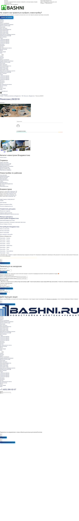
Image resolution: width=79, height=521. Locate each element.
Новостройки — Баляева (5, 238)
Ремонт (1, 50)
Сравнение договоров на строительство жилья (9, 214)
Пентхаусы (2, 44)
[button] (39, 54)
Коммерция (2, 45)
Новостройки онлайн (4, 33)
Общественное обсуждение (5, 170)
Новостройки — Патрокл (5, 243)
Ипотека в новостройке (4, 230)
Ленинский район (3, 178)
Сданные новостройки (4, 222)
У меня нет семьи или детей (6, 283)
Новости (1, 22)
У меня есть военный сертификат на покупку (68, 281)
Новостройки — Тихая (4, 249)
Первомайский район (4, 180)
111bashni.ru (10, 254)
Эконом (1, 224)
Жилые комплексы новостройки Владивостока (9, 217)
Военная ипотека (3, 49)
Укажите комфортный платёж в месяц (8, 278)
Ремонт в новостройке (4, 232)
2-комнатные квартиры (4, 40)
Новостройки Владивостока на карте (7, 220)
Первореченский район (4, 176)
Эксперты (2, 20)
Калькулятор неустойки (4, 167)
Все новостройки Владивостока (6, 183)
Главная (1, 19)
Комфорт (6, 224)
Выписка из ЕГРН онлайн (5, 25)
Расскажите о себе (4, 280)
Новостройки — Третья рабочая (6, 251)
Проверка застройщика (4, 165)
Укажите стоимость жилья (5, 275)
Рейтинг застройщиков (4, 23)
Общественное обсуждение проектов (7, 34)
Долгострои (2, 185)
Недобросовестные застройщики (6, 24)
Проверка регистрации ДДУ (5, 35)
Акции (1, 52)
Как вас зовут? (3, 268)
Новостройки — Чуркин (4, 247)
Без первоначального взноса (6, 48)
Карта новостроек (3, 28)
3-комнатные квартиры (4, 41)
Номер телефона (3, 291)
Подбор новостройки (4, 162)
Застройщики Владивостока (9, 227)
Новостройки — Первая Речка (6, 245)
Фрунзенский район (4, 177)
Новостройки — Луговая (5, 239)
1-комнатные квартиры (4, 39)
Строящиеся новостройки (15, 222)
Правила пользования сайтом (6, 204)
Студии (1, 38)
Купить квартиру (3, 36)
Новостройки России (4, 30)
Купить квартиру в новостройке (6, 234)
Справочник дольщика (7, 209)
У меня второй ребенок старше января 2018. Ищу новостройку (43, 281)
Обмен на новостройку (4, 228)
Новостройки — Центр (4, 252)
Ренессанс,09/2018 (10, 99)
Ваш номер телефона (4, 270)
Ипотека (1, 46)
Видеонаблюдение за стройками (6, 166)
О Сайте (1, 200)
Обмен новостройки (4, 31)
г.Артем (1, 181)
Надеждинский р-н (3, 182)
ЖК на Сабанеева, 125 (12, 191)
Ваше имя (2, 290)
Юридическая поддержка (5, 211)
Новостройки (2, 27)
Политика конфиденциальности (6, 206)
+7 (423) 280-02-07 (4, 91)
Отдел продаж (3, 51)
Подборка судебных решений (6, 212)
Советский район (3, 175)
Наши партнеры (3, 202)
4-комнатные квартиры (4, 43)
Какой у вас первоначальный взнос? (8, 276)
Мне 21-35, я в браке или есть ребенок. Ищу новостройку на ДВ (15, 281)
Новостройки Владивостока (5, 29)
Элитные (10, 224)
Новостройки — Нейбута (5, 241)
